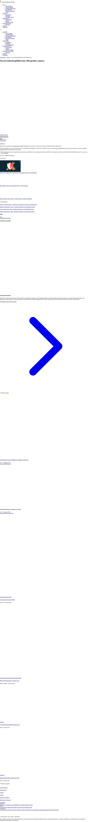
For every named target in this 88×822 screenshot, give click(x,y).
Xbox (31, 807)
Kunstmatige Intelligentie (43, 810)
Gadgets (4, 13)
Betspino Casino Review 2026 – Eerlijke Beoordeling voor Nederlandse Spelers (17, 207)
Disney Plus (16, 807)
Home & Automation (10, 11)
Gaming (7, 21)
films (4, 218)
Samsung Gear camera (18, 146)
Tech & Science (9, 6)
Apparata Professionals (10, 8)
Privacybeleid (21, 805)
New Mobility (9, 9)
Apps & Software (9, 7)
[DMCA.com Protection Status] (1, 814)
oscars (7, 218)
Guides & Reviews (7, 23)
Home (1, 805)
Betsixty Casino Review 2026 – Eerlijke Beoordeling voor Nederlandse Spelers (17, 211)
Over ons (5, 805)
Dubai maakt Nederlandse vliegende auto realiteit (9, 777)
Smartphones (8, 14)
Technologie (52, 810)
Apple (12, 807)
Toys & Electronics (10, 17)
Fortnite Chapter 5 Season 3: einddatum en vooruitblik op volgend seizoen (14, 459)
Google (21, 807)
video (9, 218)
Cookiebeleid (15, 805)
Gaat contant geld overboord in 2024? (7, 599)
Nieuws (8, 57)
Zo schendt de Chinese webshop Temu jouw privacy (10, 724)
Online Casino (11, 810)
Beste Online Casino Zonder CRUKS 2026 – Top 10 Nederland (14, 185)
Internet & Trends (9, 22)
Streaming (8, 24)
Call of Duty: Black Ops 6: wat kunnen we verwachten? (10, 509)
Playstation (27, 807)
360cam (1, 218)
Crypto (7, 12)
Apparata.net (3, 57)
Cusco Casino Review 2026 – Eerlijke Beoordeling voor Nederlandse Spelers (17, 209)
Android (9, 807)
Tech (4, 4)
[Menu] (0, 0)
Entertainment (6, 18)
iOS (24, 807)
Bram (1, 138)
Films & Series (9, 19)
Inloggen (5, 25)
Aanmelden (5, 27)
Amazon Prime (3, 807)
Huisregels (9, 805)
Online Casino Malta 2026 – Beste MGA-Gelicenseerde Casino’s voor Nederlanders (18, 172)
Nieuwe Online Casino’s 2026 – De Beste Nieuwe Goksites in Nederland (16, 198)
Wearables (8, 16)
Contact (31, 805)
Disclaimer (26, 805)
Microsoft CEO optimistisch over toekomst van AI (9, 680)
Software (57, 810)
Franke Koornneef (4, 136)
